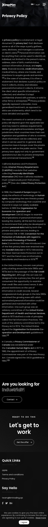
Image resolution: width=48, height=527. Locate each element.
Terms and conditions (13, 474)
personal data (17, 227)
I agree (24, 522)
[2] (3, 78)
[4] (33, 157)
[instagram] (6, 503)
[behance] (11, 503)
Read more (41, 518)
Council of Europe (22, 192)
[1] (18, 52)
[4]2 (8, 360)
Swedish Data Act (15, 249)
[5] (9, 182)
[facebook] (2, 503)
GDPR (4, 470)
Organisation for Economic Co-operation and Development (19, 211)
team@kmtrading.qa (12, 497)
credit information (34, 68)
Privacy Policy (8, 478)
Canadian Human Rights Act (20, 348)
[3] (29, 100)
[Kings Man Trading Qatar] (9, 4)
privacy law (21, 43)
